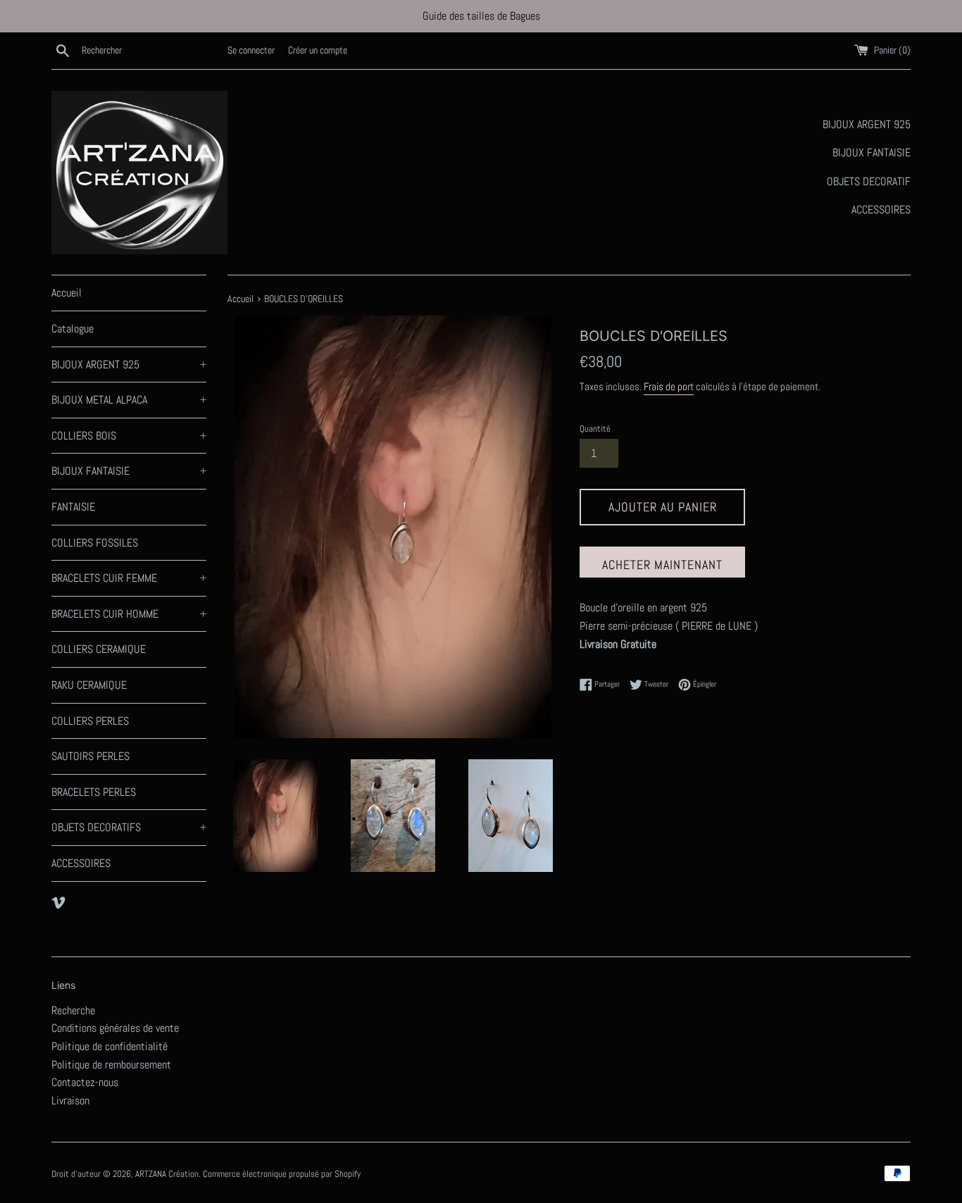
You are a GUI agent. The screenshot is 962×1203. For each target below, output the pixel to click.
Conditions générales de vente (115, 1028)
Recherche (73, 1010)
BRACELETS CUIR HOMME (128, 613)
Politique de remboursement (111, 1064)
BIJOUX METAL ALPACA (128, 399)
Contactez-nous (84, 1082)
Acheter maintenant (662, 564)
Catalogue (72, 328)
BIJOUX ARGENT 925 (128, 364)
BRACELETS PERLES (93, 792)
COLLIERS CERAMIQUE (98, 649)
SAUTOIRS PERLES (90, 756)
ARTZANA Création (167, 1174)
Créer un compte (317, 50)
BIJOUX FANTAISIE (128, 470)
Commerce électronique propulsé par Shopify (282, 1174)
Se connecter (251, 50)
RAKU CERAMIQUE (89, 685)
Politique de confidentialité (109, 1046)
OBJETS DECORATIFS (128, 827)
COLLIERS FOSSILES (94, 542)
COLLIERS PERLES (90, 720)
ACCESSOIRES (81, 863)
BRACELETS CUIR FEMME (128, 578)
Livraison (70, 1100)
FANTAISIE (73, 506)
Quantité (595, 429)
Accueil (66, 292)
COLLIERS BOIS (128, 435)
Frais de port (669, 386)
